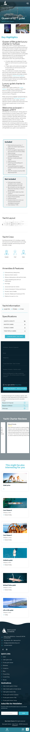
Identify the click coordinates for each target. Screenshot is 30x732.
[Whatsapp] (7, 729)
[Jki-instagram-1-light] (7, 649)
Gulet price (6, 485)
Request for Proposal (7, 403)
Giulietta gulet (8, 560)
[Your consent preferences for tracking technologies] (27, 729)
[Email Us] (23, 729)
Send (23, 713)
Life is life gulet (8, 610)
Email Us (23, 730)
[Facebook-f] (3, 649)
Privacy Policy (18, 384)
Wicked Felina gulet (9, 585)
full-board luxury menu (19, 98)
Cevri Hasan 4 (7, 510)
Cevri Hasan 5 (7, 535)
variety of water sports (18, 75)
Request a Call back (7, 405)
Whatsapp (5, 408)
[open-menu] (26, 3)
